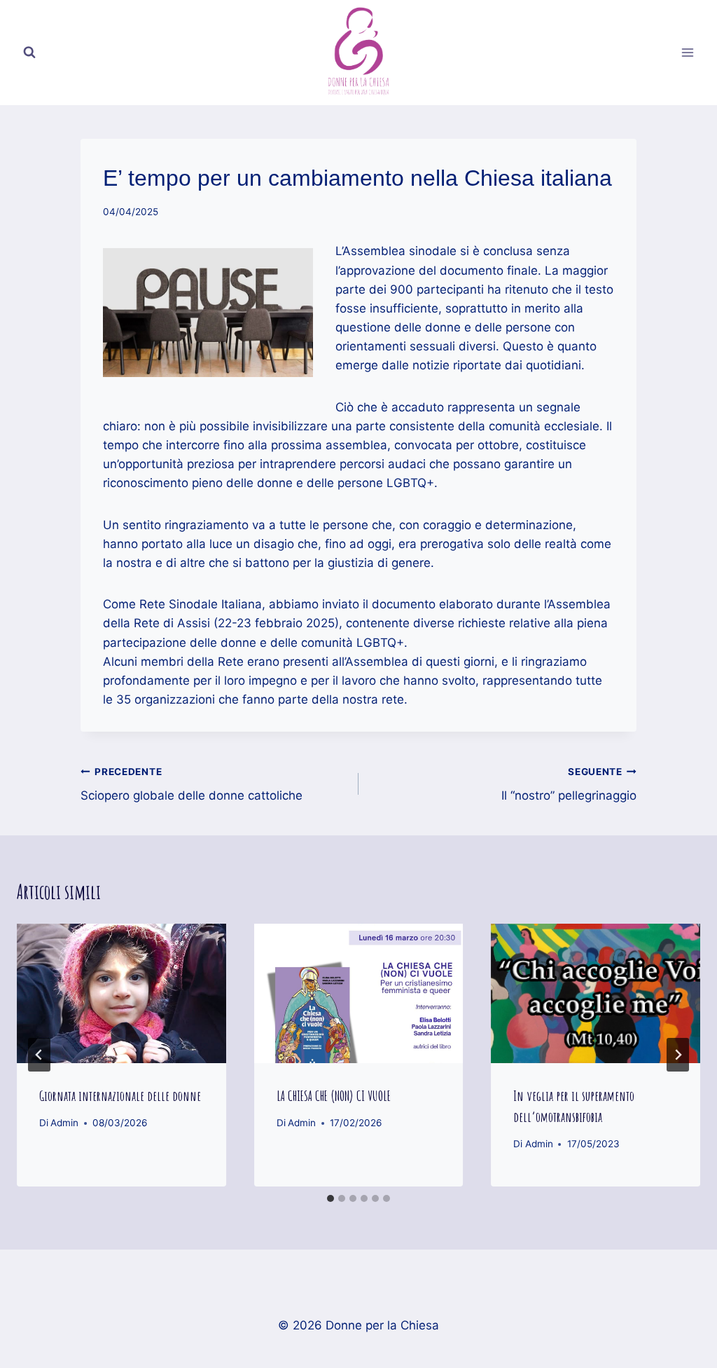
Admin (64, 1122)
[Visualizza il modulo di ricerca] (29, 52)
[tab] (330, 1198)
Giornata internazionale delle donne (120, 1095)
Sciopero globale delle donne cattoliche (191, 784)
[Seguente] (678, 1055)
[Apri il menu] (687, 52)
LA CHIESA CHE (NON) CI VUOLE (334, 1095)
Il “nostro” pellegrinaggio (568, 784)
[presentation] (121, 993)
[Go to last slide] (39, 1055)
